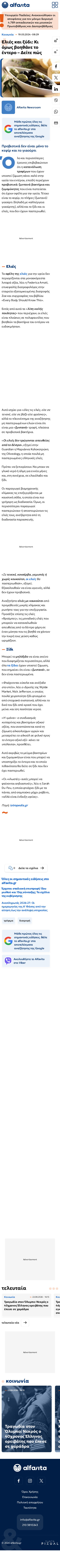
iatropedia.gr (18, 805)
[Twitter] (56, 78)
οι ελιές (31, 579)
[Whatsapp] (56, 111)
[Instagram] (30, 1481)
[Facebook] (56, 66)
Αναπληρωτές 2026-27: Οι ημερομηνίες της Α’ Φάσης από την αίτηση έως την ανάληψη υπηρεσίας (25, 906)
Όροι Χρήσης (30, 1491)
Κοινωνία (8, 34)
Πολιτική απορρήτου (30, 1502)
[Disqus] (30, 1021)
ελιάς (23, 274)
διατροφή (24, 920)
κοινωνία (17, 1381)
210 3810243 (30, 1525)
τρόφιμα (8, 920)
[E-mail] (56, 123)
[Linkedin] (56, 89)
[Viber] (56, 100)
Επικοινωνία (30, 1497)
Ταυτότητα (30, 1507)
